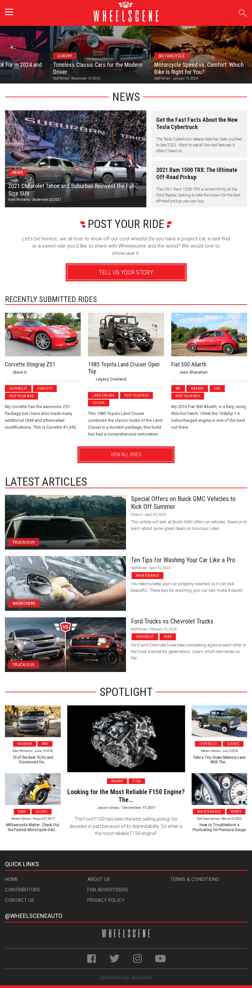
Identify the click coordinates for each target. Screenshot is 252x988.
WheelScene (142, 978)
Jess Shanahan (193, 372)
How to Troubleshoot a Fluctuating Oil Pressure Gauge (219, 827)
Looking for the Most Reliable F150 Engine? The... (126, 796)
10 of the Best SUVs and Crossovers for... (32, 759)
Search (243, 12)
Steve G (20, 372)
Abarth (197, 388)
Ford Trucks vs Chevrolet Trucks (172, 621)
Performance (173, 55)
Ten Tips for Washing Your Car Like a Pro (183, 560)
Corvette (44, 388)
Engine (117, 781)
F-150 (137, 781)
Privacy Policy (106, 900)
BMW (22, 811)
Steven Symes (21, 818)
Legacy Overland (111, 379)
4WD (45, 744)
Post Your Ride (21, 396)
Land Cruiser (103, 395)
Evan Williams (19, 199)
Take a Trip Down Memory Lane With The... (219, 759)
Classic (233, 744)
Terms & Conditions (194, 879)
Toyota (98, 403)
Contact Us (19, 900)
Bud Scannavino (208, 818)
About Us (98, 879)
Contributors (22, 890)
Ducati (41, 811)
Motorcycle (72, 55)
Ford (168, 637)
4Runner (24, 744)
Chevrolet (18, 388)
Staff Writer (139, 568)
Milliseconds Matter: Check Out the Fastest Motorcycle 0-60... (32, 827)
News (17, 172)
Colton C (137, 514)
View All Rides (126, 454)
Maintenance (147, 575)
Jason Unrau (108, 808)
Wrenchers (24, 603)
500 (178, 388)
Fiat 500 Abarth (188, 364)
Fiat (217, 388)
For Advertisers (107, 890)
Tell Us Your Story (126, 272)
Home (11, 879)
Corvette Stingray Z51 (30, 364)
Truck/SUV (23, 542)
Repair (236, 811)
